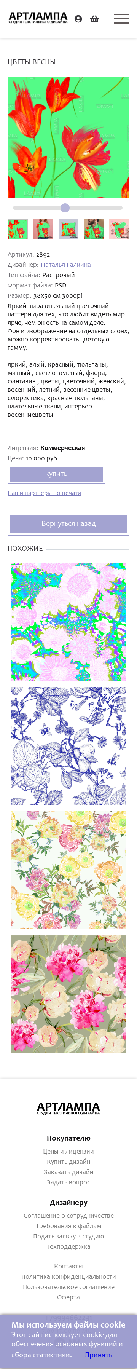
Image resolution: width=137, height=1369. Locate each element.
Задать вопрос (68, 1182)
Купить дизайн (68, 1162)
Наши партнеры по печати (44, 493)
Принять (98, 1355)
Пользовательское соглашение (69, 1287)
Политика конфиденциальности (68, 1277)
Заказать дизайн (68, 1172)
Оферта (68, 1297)
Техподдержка (68, 1247)
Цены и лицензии (68, 1152)
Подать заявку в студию (68, 1236)
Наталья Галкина (66, 265)
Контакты (68, 1267)
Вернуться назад (68, 524)
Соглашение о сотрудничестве (69, 1216)
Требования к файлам (68, 1226)
